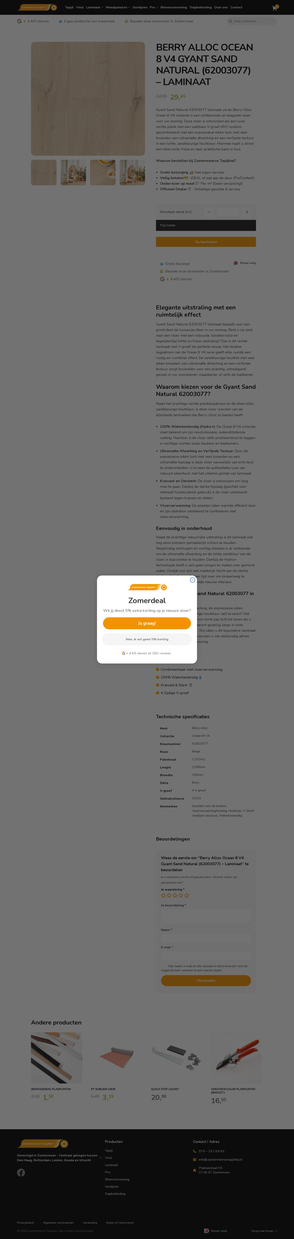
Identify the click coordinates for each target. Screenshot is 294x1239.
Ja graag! (147, 623)
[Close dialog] (192, 580)
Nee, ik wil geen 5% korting (147, 639)
